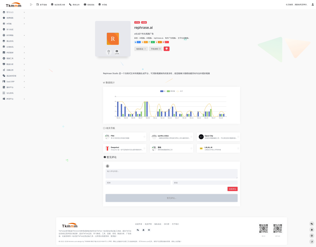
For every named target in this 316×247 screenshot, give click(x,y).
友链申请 (138, 224)
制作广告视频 (170, 38)
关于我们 (175, 224)
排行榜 (166, 224)
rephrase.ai (158, 38)
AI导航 (137, 22)
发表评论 (232, 189)
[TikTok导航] (70, 226)
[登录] (312, 5)
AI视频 (144, 22)
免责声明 (148, 224)
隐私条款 (157, 224)
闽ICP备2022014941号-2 (99, 241)
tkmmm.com (73, 241)
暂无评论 (112, 157)
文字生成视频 (183, 38)
